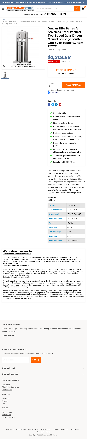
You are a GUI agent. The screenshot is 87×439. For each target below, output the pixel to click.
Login (4, 403)
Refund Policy (7, 415)
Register (5, 401)
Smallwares (32, 429)
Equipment (10, 429)
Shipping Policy (7, 390)
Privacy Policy (7, 412)
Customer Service (63, 2)
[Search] (77, 8)
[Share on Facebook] (49, 104)
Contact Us (6, 384)
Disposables (74, 429)
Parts (48, 432)
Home (4, 20)
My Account (78, 2)
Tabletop (55, 429)
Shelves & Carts (44, 429)
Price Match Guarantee (10, 387)
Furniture (64, 429)
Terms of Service (8, 417)
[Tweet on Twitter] (52, 104)
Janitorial (40, 432)
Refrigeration (21, 429)
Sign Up (35, 360)
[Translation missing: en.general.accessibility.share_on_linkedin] (56, 104)
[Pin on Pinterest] (60, 104)
